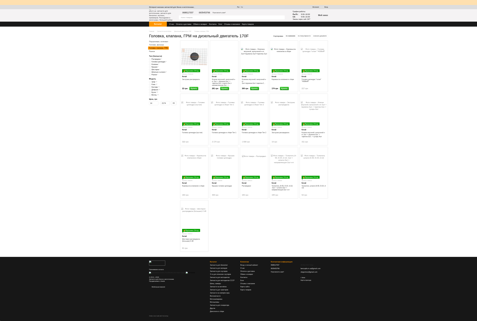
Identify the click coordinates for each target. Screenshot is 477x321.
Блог (220, 24)
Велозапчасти (215, 296)
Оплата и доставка (183, 24)
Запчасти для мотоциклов (220, 277)
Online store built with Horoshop (158, 316)
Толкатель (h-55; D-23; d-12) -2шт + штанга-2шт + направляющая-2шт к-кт (282, 188)
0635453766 (204, 13)
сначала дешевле (320, 36)
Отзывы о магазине (232, 24)
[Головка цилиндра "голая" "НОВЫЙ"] (314, 56)
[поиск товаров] (283, 17)
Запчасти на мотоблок (218, 287)
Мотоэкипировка (216, 299)
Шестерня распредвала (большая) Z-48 (191, 240)
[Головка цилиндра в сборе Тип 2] (254, 109)
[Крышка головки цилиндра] (224, 163)
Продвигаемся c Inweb (157, 281)
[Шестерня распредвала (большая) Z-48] (194, 216)
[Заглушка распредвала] (194, 56)
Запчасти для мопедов (218, 268)
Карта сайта (244, 287)
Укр (242, 7)
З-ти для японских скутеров (220, 274)
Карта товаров (248, 24)
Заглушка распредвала (191, 79)
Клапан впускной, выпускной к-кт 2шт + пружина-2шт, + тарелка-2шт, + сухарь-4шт (313, 134)
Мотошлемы (214, 302)
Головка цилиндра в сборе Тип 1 (224, 132)
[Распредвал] (254, 163)
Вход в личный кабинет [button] (249, 265)
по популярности (304, 36)
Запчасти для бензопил (219, 265)
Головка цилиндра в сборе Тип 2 (254, 132)
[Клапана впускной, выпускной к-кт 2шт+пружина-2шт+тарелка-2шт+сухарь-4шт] (254, 56)
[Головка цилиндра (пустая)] (194, 109)
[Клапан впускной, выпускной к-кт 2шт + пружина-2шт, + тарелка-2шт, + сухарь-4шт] (314, 109)
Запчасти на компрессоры (220, 293)
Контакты (213, 24)
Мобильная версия (158, 287)
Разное (152, 51)
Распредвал (246, 186)
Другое (212, 308)
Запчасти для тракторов (219, 290)
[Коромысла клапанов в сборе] (284, 56)
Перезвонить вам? (219, 13)
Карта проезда (306, 280)
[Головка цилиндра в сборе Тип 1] (224, 109)
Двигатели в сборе (217, 311)
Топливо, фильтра (156, 45)
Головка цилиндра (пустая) (192, 132)
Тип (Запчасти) (155, 56)
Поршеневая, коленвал (158, 42)
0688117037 (187, 13)
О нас (171, 24)
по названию (290, 36)
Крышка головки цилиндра (222, 186)
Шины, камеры (215, 283)
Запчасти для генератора (219, 305)
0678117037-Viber (307, 265)
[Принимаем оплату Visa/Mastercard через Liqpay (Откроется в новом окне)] (167, 273)
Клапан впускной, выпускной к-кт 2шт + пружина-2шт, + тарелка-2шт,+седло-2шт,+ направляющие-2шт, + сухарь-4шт (223, 83)
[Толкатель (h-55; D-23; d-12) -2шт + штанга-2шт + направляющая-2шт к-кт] (284, 163)
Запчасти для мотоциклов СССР (222, 280)
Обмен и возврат (200, 24)
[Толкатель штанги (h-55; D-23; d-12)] (314, 163)
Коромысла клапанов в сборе (283, 79)
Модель (152, 79)
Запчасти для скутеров (218, 271)
